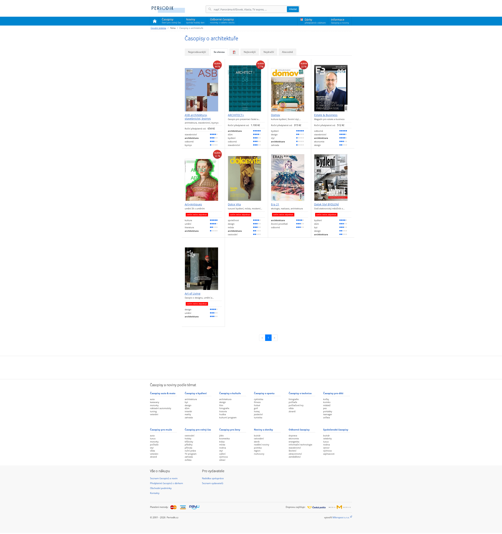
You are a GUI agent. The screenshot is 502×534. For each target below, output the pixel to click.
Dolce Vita (234, 204)
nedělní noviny (261, 444)
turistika (258, 417)
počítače (293, 402)
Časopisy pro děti (333, 393)
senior (326, 447)
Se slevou (219, 52)
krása (222, 441)
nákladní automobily (160, 408)
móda (222, 444)
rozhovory (259, 453)
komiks (326, 402)
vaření (222, 453)
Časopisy (171, 21)
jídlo (221, 435)
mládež (326, 405)
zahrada (189, 417)
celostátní (259, 438)
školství (292, 450)
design (188, 405)
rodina (222, 447)
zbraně (292, 411)
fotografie (224, 408)
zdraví (222, 459)
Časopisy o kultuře (230, 393)
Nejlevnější (250, 52)
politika (258, 447)
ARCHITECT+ (236, 115)
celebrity (327, 438)
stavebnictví (295, 447)
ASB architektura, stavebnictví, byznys (198, 116)
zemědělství (295, 456)
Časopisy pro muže (161, 429)
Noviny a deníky (263, 429)
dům (187, 408)
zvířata (326, 417)
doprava (293, 435)
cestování (189, 435)
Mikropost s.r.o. (341, 517)
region (257, 450)
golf (256, 408)
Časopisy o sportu (264, 393)
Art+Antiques (193, 204)
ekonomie (294, 438)
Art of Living (192, 293)
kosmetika (224, 438)
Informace (340, 21)
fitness (257, 402)
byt (186, 402)
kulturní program (227, 417)
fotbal (257, 405)
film (221, 405)
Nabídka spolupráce (213, 478)
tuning (153, 411)
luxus (153, 438)
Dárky (315, 21)
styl (152, 447)
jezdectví (258, 414)
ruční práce (190, 450)
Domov (275, 115)
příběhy (189, 444)
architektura (191, 399)
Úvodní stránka (158, 28)
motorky (154, 405)
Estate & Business (325, 115)
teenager (327, 414)
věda (291, 408)
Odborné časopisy (222, 20)
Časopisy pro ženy (229, 429)
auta (152, 399)
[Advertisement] (251, 367)
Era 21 (275, 204)
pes (325, 408)
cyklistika (258, 399)
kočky (326, 399)
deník (257, 441)
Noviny (195, 20)
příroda (188, 447)
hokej (257, 411)
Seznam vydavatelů (212, 483)
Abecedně (287, 52)
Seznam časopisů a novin (163, 478)
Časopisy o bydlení (196, 393)
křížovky (189, 441)
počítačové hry (296, 405)
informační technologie (300, 444)
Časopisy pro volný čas (198, 429)
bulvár (257, 435)
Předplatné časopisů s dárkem (166, 483)
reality (188, 414)
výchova (223, 456)
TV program (190, 453)
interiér (188, 411)
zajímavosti (329, 453)
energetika (294, 441)
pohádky (327, 411)
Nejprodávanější (197, 52)
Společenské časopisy (335, 429)
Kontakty (154, 493)
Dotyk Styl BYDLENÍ (326, 204)
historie (223, 411)
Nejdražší (269, 52)
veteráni (154, 414)
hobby (188, 438)
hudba (222, 414)
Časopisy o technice (300, 393)
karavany (154, 402)
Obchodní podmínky (161, 488)
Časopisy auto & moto (162, 393)
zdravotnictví (295, 453)
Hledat (293, 9)
